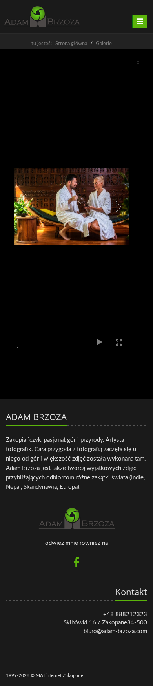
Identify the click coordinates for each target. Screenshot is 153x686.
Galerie (104, 43)
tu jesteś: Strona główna (59, 43)
